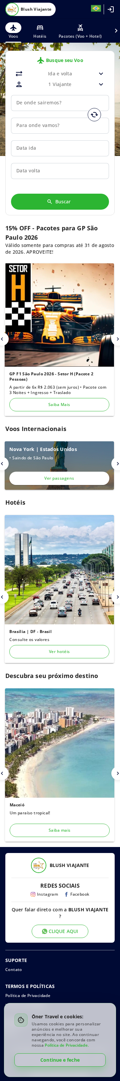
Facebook (79, 894)
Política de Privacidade (27, 995)
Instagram (47, 894)
